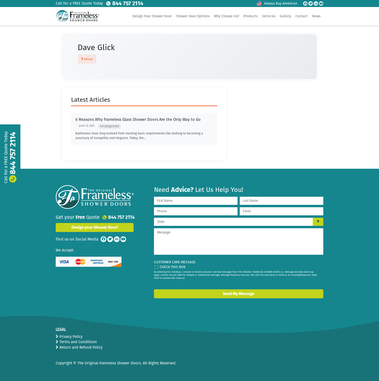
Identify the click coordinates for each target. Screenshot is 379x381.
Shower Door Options (192, 16)
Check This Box (173, 267)
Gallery (285, 16)
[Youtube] (321, 3)
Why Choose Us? (226, 16)
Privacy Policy (70, 336)
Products (250, 16)
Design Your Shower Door (152, 16)
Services (268, 16)
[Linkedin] (316, 3)
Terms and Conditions (77, 342)
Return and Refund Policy (80, 347)
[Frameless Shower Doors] (95, 197)
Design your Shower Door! (95, 227)
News (316, 16)
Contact (301, 16)
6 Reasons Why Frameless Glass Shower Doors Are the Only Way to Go (138, 119)
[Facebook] (305, 3)
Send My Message (238, 293)
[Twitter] (310, 3)
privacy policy (170, 281)
